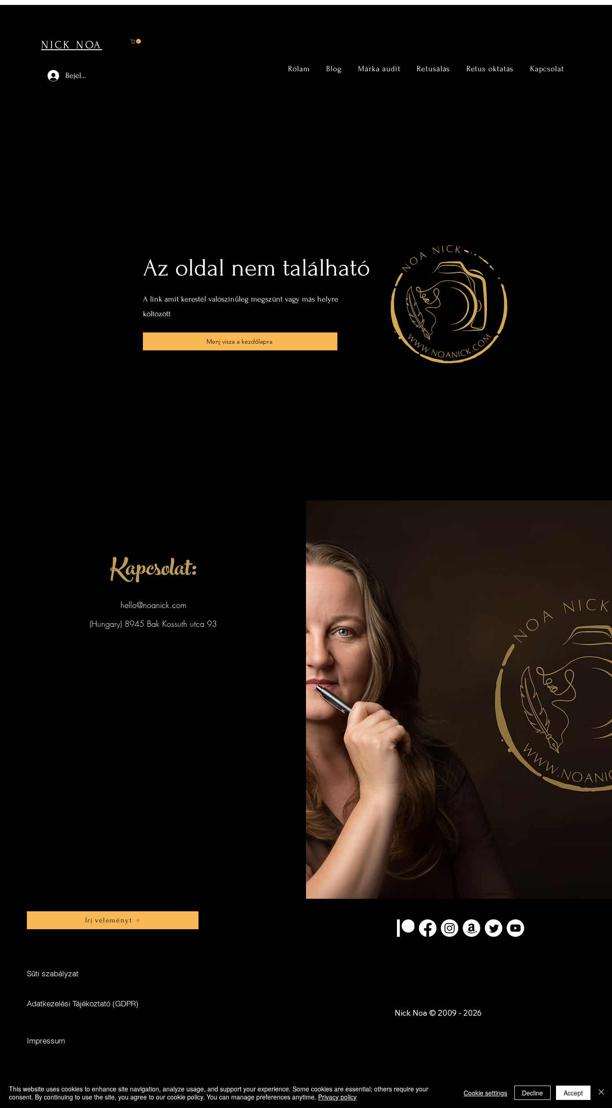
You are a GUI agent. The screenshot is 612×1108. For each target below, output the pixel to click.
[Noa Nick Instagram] (449, 928)
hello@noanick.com (153, 604)
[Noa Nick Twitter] (493, 928)
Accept (573, 1092)
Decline (532, 1092)
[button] (136, 41)
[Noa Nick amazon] (471, 928)
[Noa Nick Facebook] (427, 928)
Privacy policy (337, 1096)
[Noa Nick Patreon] (405, 928)
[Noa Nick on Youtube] (515, 928)
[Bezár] (601, 1093)
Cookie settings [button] (485, 1092)
